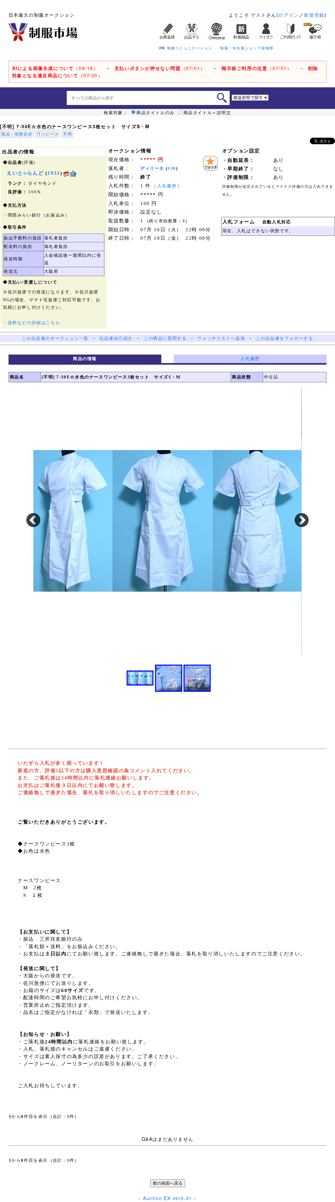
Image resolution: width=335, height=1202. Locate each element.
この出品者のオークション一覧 (55, 338)
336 (172, 168)
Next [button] (301, 521)
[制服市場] (43, 31)
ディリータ (152, 168)
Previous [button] (33, 521)
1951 (53, 173)
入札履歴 (166, 185)
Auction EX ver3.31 (167, 1198)
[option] (167, 521)
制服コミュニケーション (190, 47)
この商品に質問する (165, 338)
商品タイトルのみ (155, 112)
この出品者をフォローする (284, 338)
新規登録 (314, 14)
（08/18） (55, 68)
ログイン (288, 14)
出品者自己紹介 (116, 338)
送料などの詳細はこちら (34, 322)
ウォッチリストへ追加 (221, 338)
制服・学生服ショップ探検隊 (247, 47)
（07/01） (160, 68)
